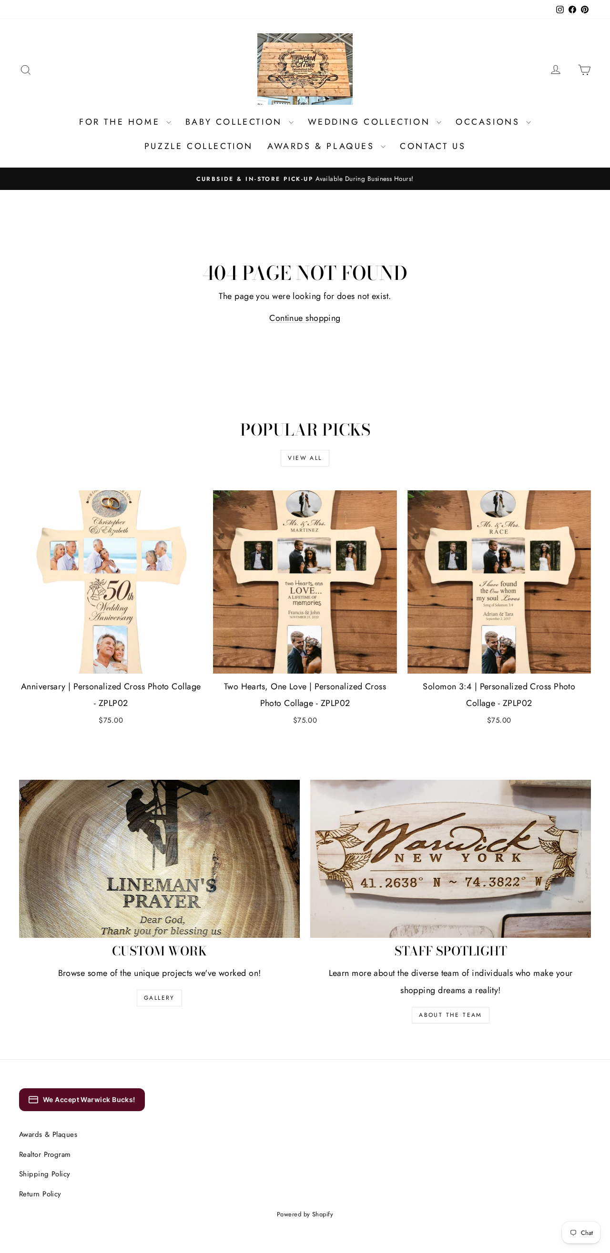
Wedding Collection (371, 122)
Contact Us (433, 146)
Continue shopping (305, 318)
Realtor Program (45, 1154)
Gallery (159, 998)
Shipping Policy (45, 1174)
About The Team (450, 1015)
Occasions (490, 122)
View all (305, 458)
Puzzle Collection (198, 146)
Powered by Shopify (305, 1214)
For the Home (121, 122)
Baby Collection (235, 122)
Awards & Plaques (322, 146)
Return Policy (40, 1194)
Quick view (111, 663)
